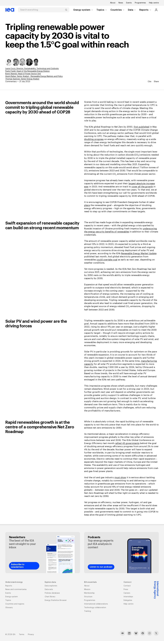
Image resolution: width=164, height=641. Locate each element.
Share (156, 81)
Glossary (9, 607)
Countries (116, 10)
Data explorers (51, 586)
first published (141, 127)
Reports (143, 10)
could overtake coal (107, 260)
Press (126, 589)
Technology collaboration (95, 607)
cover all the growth (142, 187)
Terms (21, 634)
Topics (100, 10)
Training (87, 611)
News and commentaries (16, 589)
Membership (89, 593)
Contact (127, 586)
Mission (87, 589)
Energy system (82, 10)
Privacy (31, 634)
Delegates (128, 600)
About (112, 3)
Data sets (49, 589)
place (87, 205)
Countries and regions (14, 604)
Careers (127, 593)
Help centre (154, 3)
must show (120, 477)
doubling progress (94, 139)
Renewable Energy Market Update (138, 253)
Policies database (52, 593)
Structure (88, 597)
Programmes (140, 3)
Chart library (50, 597)
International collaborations (96, 604)
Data (130, 10)
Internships (128, 597)
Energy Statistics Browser (56, 600)
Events (129, 3)
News (120, 3)
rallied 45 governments (127, 443)
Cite (149, 81)
